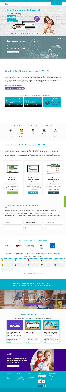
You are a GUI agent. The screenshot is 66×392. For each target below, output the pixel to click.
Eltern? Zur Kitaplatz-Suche (64, 202)
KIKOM (50, 375)
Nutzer (29, 3)
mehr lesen (9, 342)
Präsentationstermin (20, 377)
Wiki (7, 377)
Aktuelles (8, 376)
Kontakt (44, 3)
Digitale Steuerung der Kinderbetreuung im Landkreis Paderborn (31, 334)
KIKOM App (25, 3)
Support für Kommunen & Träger (50, 0)
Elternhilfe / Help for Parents (21, 379)
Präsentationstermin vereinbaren (56, 3)
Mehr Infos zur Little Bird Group (12, 52)
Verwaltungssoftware (13, 3)
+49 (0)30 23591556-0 (8, 0)
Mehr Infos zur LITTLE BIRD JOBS (13, 366)
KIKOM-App (53, 192)
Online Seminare (19, 376)
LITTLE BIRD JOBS (51, 379)
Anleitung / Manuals (20, 380)
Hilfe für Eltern (59, 0)
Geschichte (8, 378)
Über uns (39, 3)
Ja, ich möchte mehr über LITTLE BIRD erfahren (15, 88)
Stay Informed (51, 376)
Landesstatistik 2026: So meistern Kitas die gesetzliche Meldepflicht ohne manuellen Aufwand (50, 334)
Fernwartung (19, 378)
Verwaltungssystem (33, 192)
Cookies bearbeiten (31, 377)
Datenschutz (29, 376)
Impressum (29, 378)
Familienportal (19, 3)
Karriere (8, 379)
